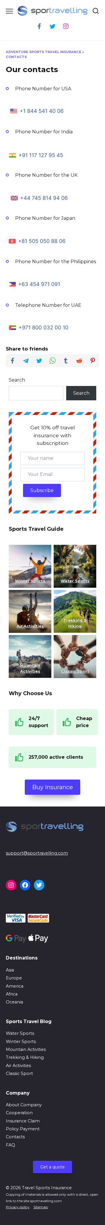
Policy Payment (23, 1129)
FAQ (10, 1145)
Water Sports (75, 581)
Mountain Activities (26, 1049)
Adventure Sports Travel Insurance (43, 52)
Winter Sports (30, 581)
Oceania (14, 1002)
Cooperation (19, 1112)
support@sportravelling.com (37, 853)
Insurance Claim (23, 1121)
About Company (24, 1104)
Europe (14, 978)
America (14, 986)
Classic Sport (19, 1073)
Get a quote (52, 1167)
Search (17, 380)
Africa (12, 994)
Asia (10, 970)
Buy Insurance (52, 787)
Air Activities (18, 1065)
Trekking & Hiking (25, 1057)
